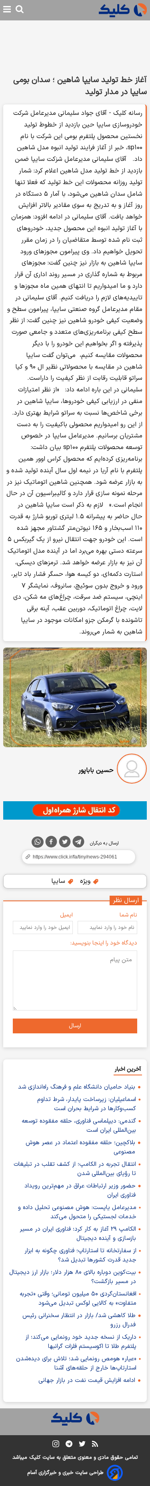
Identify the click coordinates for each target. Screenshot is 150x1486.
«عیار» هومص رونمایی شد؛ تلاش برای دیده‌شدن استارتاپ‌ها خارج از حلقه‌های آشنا (76, 1363)
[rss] (95, 1445)
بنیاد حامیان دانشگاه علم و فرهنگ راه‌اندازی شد (76, 1087)
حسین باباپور (96, 770)
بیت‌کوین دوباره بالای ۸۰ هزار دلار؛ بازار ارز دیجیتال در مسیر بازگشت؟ (72, 1277)
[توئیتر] (65, 843)
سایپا (59, 881)
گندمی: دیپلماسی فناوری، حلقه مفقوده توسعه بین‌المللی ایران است (79, 1126)
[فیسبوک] (51, 843)
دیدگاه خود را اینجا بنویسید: (103, 943)
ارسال (75, 1026)
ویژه (86, 881)
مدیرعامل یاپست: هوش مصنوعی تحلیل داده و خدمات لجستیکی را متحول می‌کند (77, 1212)
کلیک (34, 1458)
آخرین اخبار (128, 1069)
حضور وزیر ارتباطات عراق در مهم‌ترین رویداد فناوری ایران (80, 1190)
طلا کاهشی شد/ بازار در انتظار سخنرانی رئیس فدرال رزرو (79, 1320)
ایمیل (66, 915)
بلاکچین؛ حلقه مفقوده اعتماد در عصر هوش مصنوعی (80, 1147)
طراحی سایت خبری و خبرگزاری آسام (65, 1473)
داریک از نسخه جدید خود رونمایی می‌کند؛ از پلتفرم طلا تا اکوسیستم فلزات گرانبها (80, 1342)
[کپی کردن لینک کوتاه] (75, 856)
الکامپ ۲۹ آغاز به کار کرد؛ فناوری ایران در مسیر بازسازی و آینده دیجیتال (78, 1234)
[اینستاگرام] (55, 1445)
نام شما (128, 915)
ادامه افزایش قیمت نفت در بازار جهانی (86, 1380)
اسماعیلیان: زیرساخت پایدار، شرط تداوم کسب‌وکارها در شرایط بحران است (86, 1104)
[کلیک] (123, 10)
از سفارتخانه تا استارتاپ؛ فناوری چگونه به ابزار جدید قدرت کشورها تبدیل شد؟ (80, 1255)
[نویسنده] (132, 770)
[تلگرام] (78, 843)
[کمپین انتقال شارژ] (75, 810)
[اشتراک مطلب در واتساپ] (38, 842)
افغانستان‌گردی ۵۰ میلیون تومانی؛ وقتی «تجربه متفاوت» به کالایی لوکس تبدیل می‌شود (78, 1298)
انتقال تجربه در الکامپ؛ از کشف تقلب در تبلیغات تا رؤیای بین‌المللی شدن (75, 1169)
